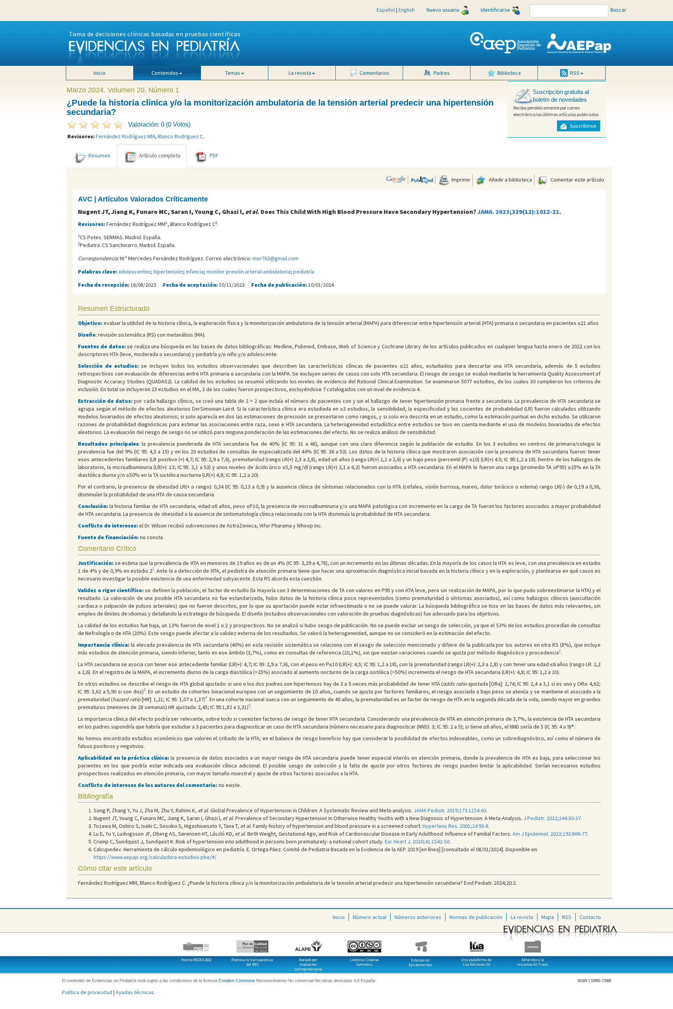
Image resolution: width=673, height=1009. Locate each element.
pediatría (303, 271)
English (406, 9)
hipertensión (168, 271)
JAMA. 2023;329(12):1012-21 (518, 211)
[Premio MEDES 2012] (196, 943)
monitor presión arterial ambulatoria (248, 271)
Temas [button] (232, 72)
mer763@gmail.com (275, 258)
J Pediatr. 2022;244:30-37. (552, 818)
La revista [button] (300, 72)
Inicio (99, 72)
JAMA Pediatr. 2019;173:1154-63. (451, 810)
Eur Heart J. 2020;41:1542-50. (418, 841)
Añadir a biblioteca (510, 179)
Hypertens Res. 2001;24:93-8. (456, 825)
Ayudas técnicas (135, 992)
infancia (195, 271)
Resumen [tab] (99, 155)
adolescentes (134, 271)
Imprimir (460, 179)
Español (386, 9)
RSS (566, 917)
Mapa (547, 917)
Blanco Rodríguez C (180, 136)
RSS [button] (575, 72)
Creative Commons (236, 980)
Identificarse (495, 9)
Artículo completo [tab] (160, 155)
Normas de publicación (475, 917)
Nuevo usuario (443, 9)
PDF (214, 155)
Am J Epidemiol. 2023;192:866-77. (550, 833)
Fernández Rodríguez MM (125, 136)
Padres (441, 72)
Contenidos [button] (165, 72)
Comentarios (374, 72)
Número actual (369, 917)
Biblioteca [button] (509, 72)
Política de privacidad (87, 992)
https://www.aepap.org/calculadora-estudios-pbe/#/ (155, 857)
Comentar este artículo (576, 179)
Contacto (590, 917)
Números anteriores (418, 917)
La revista (522, 917)
